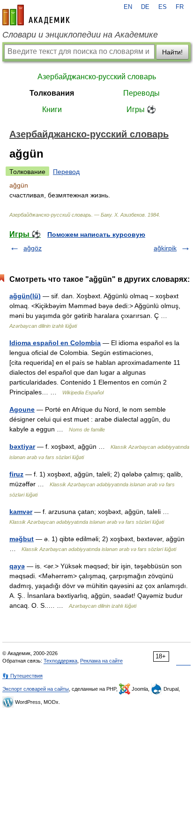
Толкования (52, 93)
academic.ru (36, 15)
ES (162, 7)
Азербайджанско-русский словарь (96, 77)
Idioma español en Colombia (55, 343)
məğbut (21, 539)
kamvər (20, 511)
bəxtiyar (22, 446)
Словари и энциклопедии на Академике (80, 34)
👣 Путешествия (22, 676)
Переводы (141, 93)
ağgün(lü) (25, 296)
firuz (16, 474)
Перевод (66, 171)
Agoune (22, 409)
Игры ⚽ (141, 109)
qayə (17, 566)
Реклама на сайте (101, 661)
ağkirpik (165, 248)
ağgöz (32, 248)
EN (128, 7)
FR (180, 7)
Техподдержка (60, 661)
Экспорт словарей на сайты (35, 689)
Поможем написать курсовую (96, 234)
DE (145, 7)
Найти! (172, 52)
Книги (52, 109)
